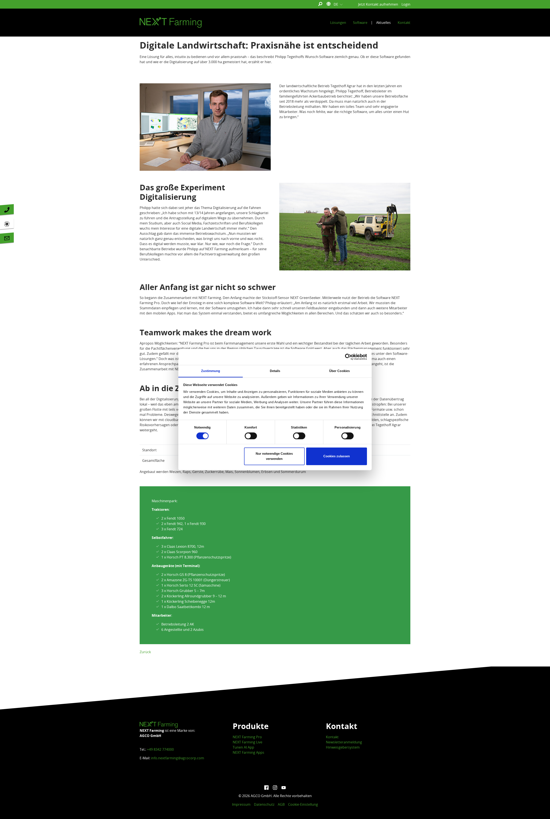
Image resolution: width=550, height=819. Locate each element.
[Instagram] (275, 787)
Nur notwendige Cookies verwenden (274, 456)
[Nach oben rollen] (540, 809)
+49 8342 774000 (160, 749)
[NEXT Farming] (171, 23)
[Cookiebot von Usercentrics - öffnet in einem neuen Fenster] (348, 357)
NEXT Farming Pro (247, 737)
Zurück (145, 652)
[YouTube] (283, 787)
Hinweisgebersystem (343, 747)
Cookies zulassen (336, 456)
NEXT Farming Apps (248, 752)
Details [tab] (275, 371)
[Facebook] (266, 787)
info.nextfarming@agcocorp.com (177, 758)
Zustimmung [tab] (210, 371)
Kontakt (332, 737)
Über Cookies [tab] (339, 371)
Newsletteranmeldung (344, 742)
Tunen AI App (243, 747)
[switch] (251, 435)
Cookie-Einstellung (303, 804)
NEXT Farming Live (247, 742)
